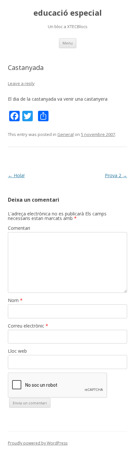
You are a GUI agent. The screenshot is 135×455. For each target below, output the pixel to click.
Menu (68, 43)
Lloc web (17, 351)
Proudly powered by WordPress (38, 443)
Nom (15, 300)
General (65, 134)
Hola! (16, 175)
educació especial (67, 13)
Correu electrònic (28, 326)
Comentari (19, 228)
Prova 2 (116, 175)
